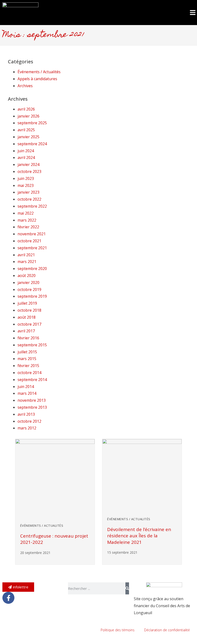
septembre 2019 (32, 296)
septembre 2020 (32, 268)
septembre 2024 (32, 143)
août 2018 (27, 317)
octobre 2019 (29, 289)
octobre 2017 (29, 324)
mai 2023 (26, 185)
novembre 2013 (32, 400)
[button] (192, 12)
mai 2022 (26, 213)
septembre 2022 (32, 206)
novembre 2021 (32, 234)
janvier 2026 (28, 116)
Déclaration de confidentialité (167, 630)
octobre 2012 (29, 421)
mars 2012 (27, 428)
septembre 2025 (32, 122)
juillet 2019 (27, 303)
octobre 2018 (29, 310)
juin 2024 (26, 150)
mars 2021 (27, 261)
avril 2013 (26, 414)
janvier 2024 (28, 164)
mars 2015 (27, 358)
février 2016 (28, 338)
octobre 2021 (29, 240)
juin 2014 (26, 386)
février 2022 (28, 227)
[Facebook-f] (8, 598)
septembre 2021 (32, 247)
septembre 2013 (32, 407)
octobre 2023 (29, 171)
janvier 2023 (28, 192)
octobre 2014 (29, 372)
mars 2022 (27, 220)
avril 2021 (26, 254)
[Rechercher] (127, 588)
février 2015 (28, 365)
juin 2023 (26, 178)
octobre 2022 (29, 199)
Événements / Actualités (39, 71)
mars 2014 (27, 393)
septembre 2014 (32, 379)
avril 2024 (26, 157)
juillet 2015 (27, 352)
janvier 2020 (28, 282)
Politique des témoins (118, 630)
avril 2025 (26, 129)
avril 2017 (26, 331)
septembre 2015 (32, 345)
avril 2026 (26, 109)
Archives (25, 85)
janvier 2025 (28, 136)
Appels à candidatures (37, 78)
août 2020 (27, 275)
